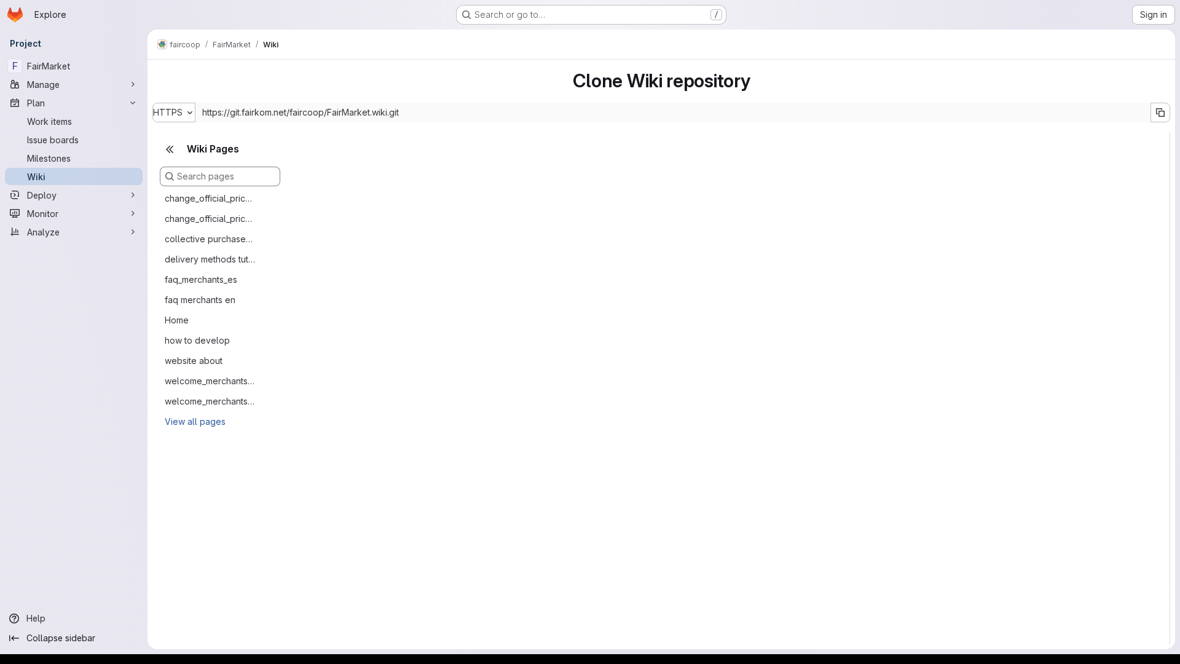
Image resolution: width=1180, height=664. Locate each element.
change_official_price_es (210, 218)
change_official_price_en (210, 198)
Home (177, 320)
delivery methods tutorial (210, 259)
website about (193, 360)
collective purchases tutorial (210, 239)
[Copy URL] (1160, 112)
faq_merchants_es (201, 279)
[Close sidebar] (169, 149)
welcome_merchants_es (210, 401)
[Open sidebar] (169, 77)
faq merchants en (200, 299)
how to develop (197, 340)
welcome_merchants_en (210, 381)
